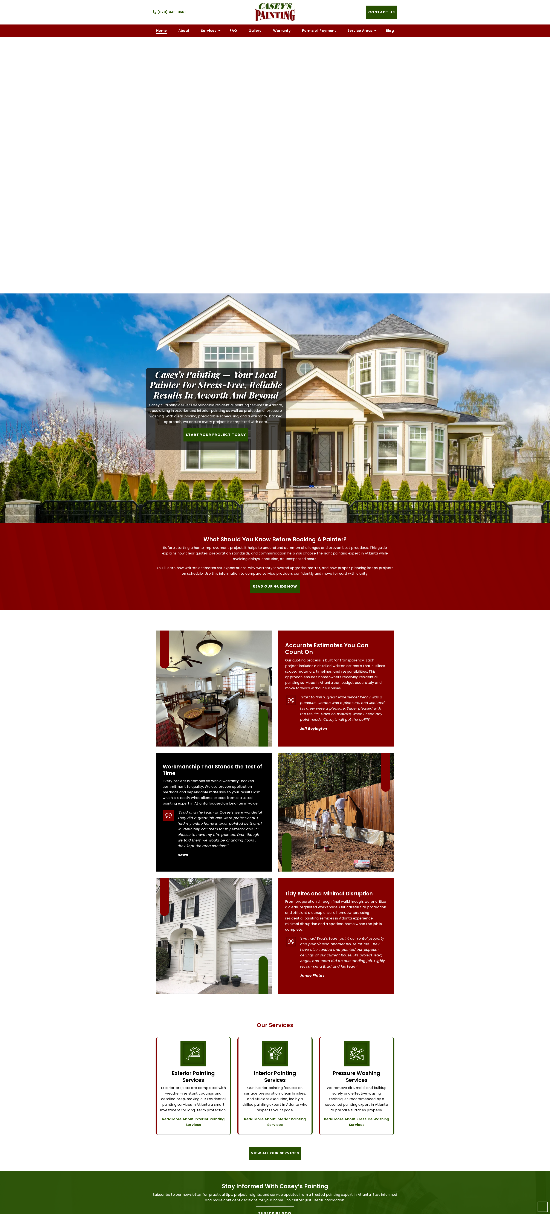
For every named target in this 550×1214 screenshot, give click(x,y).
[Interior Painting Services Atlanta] (275, 1055)
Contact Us (381, 12)
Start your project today (216, 434)
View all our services (275, 1153)
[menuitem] (161, 31)
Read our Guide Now (275, 586)
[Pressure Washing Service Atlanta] (357, 1055)
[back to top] (541, 1207)
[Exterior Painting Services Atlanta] (193, 1055)
